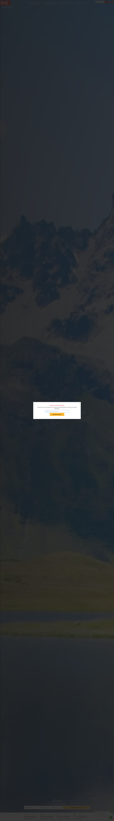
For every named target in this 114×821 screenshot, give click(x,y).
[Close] (79, 403)
